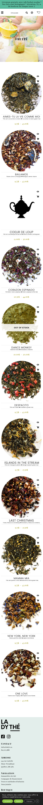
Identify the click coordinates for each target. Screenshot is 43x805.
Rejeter (18, 801)
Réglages (29, 801)
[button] (4, 12)
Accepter (7, 801)
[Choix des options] (38, 81)
